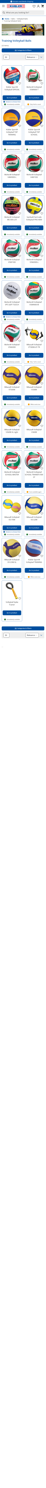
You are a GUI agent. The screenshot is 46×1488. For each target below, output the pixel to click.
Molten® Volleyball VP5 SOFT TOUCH (12, 303)
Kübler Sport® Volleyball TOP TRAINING (12, 132)
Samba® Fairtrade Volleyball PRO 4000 (34, 218)
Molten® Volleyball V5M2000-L (34, 260)
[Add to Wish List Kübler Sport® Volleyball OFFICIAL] (19, 83)
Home (7, 19)
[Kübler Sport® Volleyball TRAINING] (34, 548)
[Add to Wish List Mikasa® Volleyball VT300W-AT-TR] (41, 340)
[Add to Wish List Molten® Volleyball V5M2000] (19, 340)
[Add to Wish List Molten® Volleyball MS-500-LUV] (19, 213)
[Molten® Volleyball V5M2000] (12, 333)
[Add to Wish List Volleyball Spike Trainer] (19, 598)
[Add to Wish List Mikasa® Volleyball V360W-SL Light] (19, 425)
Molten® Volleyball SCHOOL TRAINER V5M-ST (34, 474)
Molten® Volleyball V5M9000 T (34, 88)
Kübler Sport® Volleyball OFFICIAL (11, 88)
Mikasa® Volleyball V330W (34, 388)
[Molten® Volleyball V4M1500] (34, 163)
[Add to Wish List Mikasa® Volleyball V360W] (41, 425)
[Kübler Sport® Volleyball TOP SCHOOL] (34, 118)
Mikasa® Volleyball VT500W (11, 388)
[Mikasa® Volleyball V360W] (34, 418)
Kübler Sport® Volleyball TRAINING (34, 560)
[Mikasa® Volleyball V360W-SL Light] (12, 418)
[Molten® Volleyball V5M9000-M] (34, 290)
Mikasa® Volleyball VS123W (34, 518)
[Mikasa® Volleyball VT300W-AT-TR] (34, 333)
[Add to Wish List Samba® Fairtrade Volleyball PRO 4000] (41, 213)
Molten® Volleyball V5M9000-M (34, 303)
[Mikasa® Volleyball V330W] (34, 375)
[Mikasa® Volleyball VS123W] (34, 505)
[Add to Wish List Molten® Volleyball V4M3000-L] (19, 170)
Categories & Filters (24, 50)
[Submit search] (3, 12)
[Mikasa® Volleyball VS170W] (12, 505)
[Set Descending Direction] (41, 57)
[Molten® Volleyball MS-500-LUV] (12, 205)
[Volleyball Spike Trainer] (12, 590)
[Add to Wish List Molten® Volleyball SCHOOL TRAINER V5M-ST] (41, 468)
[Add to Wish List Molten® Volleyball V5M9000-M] (41, 298)
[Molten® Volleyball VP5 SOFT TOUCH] (12, 290)
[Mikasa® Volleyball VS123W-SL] (12, 548)
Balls (13, 19)
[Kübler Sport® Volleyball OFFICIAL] (12, 75)
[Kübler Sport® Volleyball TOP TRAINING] (12, 118)
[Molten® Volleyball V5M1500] (12, 248)
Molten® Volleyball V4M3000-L (12, 175)
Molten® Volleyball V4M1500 (34, 175)
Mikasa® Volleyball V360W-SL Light (11, 430)
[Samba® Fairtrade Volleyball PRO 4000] (34, 205)
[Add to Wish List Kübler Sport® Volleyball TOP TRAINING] (19, 125)
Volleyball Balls (22, 19)
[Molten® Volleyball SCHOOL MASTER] (12, 460)
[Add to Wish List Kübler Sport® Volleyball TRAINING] (41, 555)
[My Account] (38, 6)
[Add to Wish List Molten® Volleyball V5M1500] (19, 255)
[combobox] (23, 12)
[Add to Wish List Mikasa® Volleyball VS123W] (41, 513)
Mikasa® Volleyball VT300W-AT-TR (34, 345)
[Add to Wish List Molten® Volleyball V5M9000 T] (41, 83)
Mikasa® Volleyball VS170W (11, 518)
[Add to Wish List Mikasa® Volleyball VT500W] (19, 383)
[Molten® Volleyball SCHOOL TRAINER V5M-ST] (34, 460)
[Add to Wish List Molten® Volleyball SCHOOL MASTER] (19, 468)
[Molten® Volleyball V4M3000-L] (12, 163)
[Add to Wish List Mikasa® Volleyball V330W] (41, 383)
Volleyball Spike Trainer (12, 603)
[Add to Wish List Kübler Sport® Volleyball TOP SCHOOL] (41, 125)
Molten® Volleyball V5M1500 (12, 260)
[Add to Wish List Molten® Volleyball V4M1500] (41, 170)
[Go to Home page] (16, 6)
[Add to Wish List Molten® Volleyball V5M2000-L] (41, 255)
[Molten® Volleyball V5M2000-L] (34, 248)
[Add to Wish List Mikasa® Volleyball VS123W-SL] (19, 555)
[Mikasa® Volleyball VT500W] (12, 375)
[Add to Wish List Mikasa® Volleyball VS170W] (19, 513)
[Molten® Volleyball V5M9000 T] (34, 75)
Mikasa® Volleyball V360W (34, 430)
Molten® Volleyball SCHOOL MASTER (12, 473)
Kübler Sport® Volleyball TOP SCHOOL (34, 132)
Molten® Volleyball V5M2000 (12, 345)
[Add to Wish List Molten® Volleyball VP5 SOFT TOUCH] (19, 298)
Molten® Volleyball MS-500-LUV (12, 218)
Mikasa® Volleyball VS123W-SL (11, 560)
